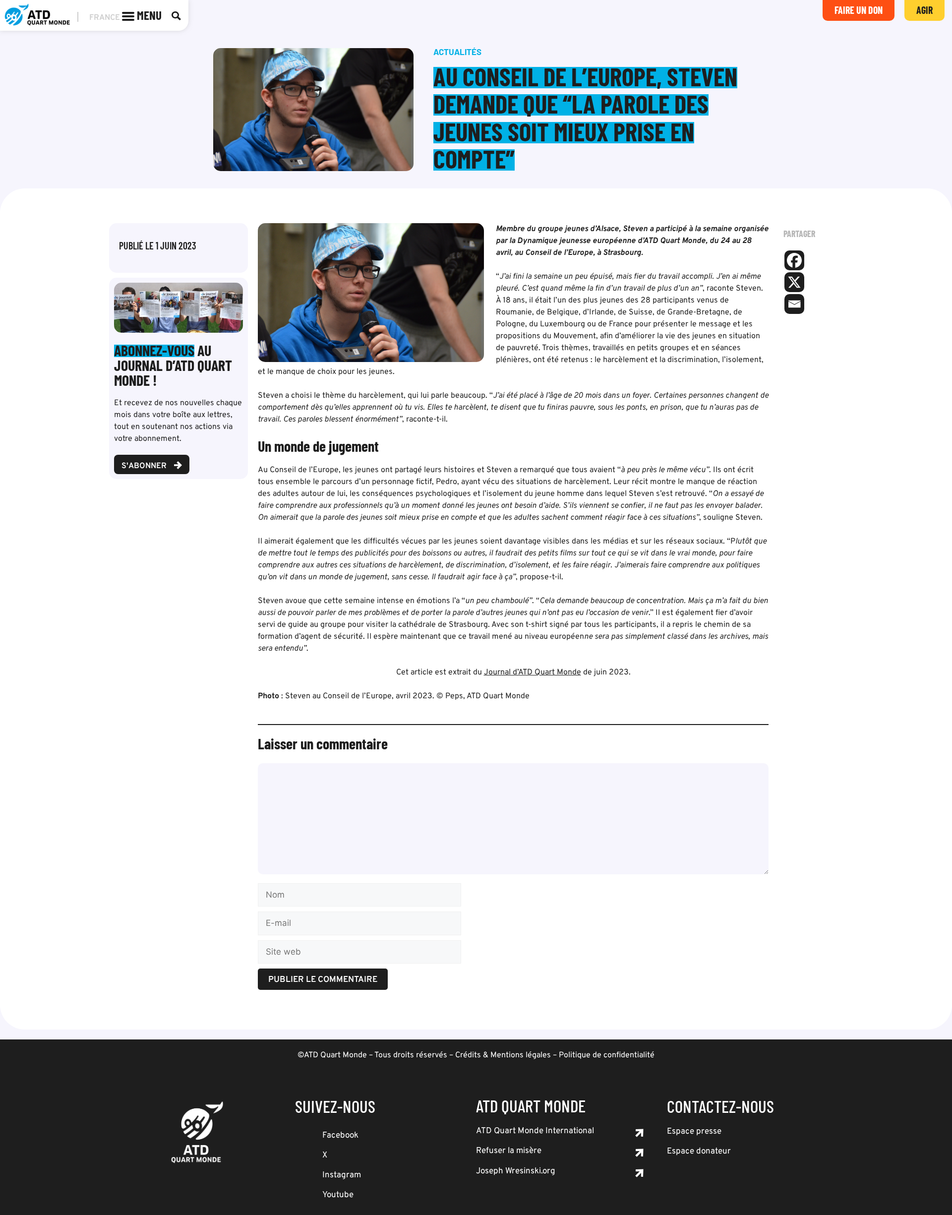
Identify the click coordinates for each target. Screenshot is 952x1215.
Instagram (341, 1175)
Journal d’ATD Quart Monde (532, 672)
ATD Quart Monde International (535, 1131)
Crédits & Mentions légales (503, 1055)
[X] (794, 282)
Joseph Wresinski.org (515, 1171)
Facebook (340, 1135)
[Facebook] (794, 260)
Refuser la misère (508, 1151)
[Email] (794, 304)
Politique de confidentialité (606, 1055)
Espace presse (694, 1131)
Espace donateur (699, 1151)
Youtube (338, 1195)
